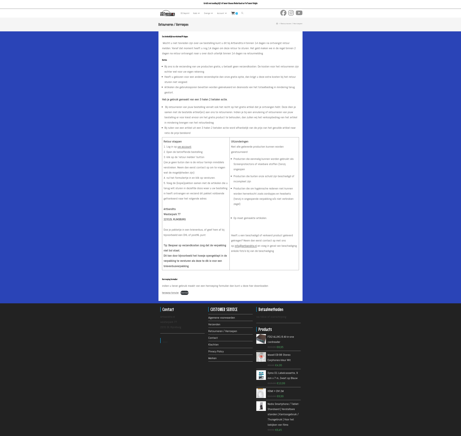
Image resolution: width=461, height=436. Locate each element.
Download (184, 292)
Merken (212, 358)
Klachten (213, 344)
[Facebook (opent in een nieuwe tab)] (283, 13)
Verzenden (214, 324)
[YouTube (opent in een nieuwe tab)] (299, 13)
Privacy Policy (216, 351)
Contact (213, 338)
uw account (184, 146)
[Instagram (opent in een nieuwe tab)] (291, 13)
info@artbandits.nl (246, 246)
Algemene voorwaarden (221, 317)
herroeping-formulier (170, 292)
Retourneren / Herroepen (292, 24)
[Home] (277, 24)
